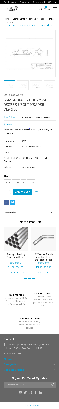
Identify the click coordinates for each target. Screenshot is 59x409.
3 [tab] (33, 278)
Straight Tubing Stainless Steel (16, 256)
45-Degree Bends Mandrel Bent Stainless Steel (43, 257)
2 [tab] (29, 278)
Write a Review (43, 117)
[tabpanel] (16, 249)
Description (10, 211)
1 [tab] (25, 278)
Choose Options (16, 272)
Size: (7, 176)
